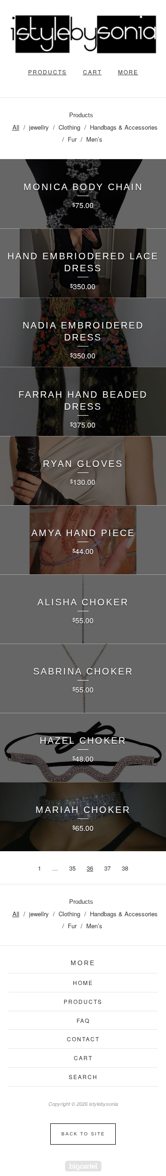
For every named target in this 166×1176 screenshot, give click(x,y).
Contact (83, 1039)
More (128, 72)
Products (47, 72)
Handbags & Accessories (124, 127)
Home (83, 982)
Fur (72, 139)
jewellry (39, 127)
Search (83, 1076)
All (15, 127)
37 (107, 868)
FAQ (83, 1020)
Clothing (69, 127)
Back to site (83, 1133)
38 (125, 868)
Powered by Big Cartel (83, 1166)
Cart (92, 72)
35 (72, 868)
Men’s (94, 139)
